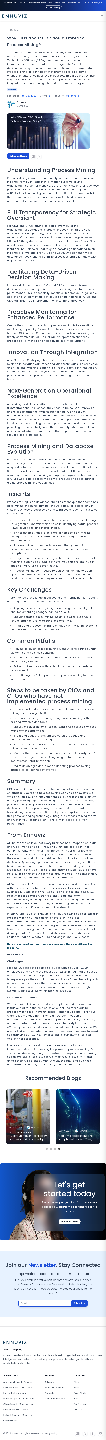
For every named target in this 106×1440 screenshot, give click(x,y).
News (77, 1387)
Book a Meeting (53, 8)
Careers (78, 1409)
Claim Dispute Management (18, 1404)
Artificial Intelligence (56, 1398)
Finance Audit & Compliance (18, 1387)
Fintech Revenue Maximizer (18, 1415)
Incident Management (15, 1393)
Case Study (80, 1393)
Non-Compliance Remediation (19, 1398)
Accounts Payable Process (17, 1382)
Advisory (49, 1382)
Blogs (77, 1382)
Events (77, 1398)
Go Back (14, 29)
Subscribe (79, 1303)
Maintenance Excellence (16, 1409)
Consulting (50, 1393)
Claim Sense (10, 1420)
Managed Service (54, 1387)
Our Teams (80, 1404)
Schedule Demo (18, 156)
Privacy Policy (49, 1433)
